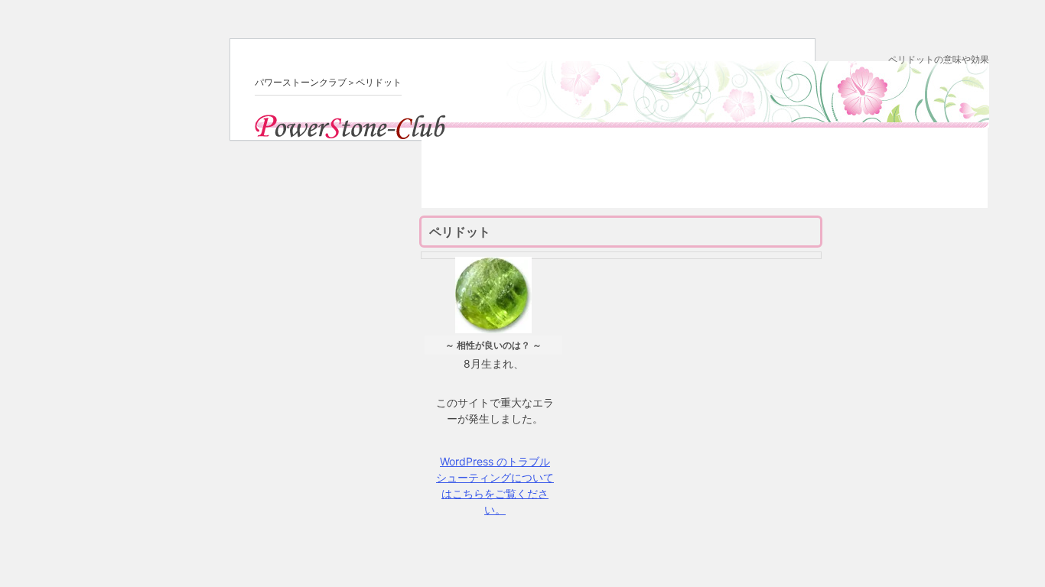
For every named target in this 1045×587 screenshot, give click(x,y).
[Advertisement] (704, 173)
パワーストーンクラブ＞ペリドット (328, 82)
